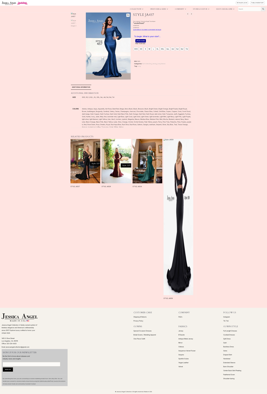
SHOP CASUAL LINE (224, 9)
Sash (225, 343)
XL (95, 97)
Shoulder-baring (228, 378)
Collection (135, 9)
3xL (101, 97)
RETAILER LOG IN (242, 3)
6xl (110, 97)
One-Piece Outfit (139, 339)
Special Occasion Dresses (143, 331)
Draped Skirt (227, 355)
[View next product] (191, 13)
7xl (113, 97)
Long (139, 66)
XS (87, 97)
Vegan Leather (183, 362)
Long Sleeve (161, 63)
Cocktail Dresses (229, 335)
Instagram (226, 317)
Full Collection (147, 63)
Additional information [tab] (81, 87)
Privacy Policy (138, 321)
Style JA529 (106, 186)
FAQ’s (180, 317)
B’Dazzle (181, 335)
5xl (107, 97)
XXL (98, 97)
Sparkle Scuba (183, 359)
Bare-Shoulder (228, 366)
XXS (83, 97)
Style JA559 (168, 298)
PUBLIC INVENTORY (257, 3)
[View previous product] (187, 13)
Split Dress (227, 339)
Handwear (226, 359)
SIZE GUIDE (141, 41)
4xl (105, 97)
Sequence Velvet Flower (187, 351)
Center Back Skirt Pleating (232, 370)
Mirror (180, 343)
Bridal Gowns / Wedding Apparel (145, 335)
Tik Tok (226, 321)
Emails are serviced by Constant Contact (24, 384)
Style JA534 (137, 186)
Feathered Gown (229, 374)
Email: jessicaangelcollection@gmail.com (15, 347)
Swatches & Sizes (158, 9)
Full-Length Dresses (230, 331)
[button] (128, 15)
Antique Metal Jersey (185, 339)
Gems (225, 351)
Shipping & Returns (140, 317)
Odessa (181, 347)
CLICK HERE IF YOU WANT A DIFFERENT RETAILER (147, 29)
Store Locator (200, 9)
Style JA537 (75, 186)
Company (179, 9)
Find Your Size (140, 42)
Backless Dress (228, 347)
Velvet (180, 366)
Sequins (181, 355)
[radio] (136, 49)
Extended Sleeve (229, 362)
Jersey (154, 63)
